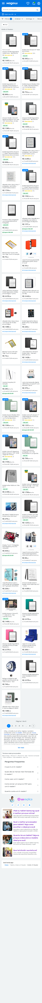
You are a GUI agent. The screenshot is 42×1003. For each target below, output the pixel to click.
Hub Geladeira (17, 757)
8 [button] (29, 726)
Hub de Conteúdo (33, 755)
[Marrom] (11, 675)
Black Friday (5, 755)
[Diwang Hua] (30, 546)
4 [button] (19, 726)
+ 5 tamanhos (31, 257)
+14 (35, 253)
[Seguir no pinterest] (29, 805)
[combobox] (21, 9)
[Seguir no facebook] (18, 805)
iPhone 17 (14, 755)
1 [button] (8, 726)
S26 (26, 755)
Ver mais (21, 747)
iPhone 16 (21, 755)
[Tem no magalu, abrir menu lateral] (3, 3)
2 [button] (12, 726)
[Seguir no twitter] (12, 805)
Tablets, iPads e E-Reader (18, 865)
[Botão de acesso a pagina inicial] (15, 3)
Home (6, 865)
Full (6, 24)
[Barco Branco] (27, 546)
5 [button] (22, 726)
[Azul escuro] (30, 253)
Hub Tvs (25, 757)
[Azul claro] (27, 253)
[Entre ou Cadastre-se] (38, 3)
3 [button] (15, 726)
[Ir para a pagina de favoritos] (27, 3)
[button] (37, 10)
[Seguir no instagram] (23, 805)
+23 (35, 546)
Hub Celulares (7, 757)
